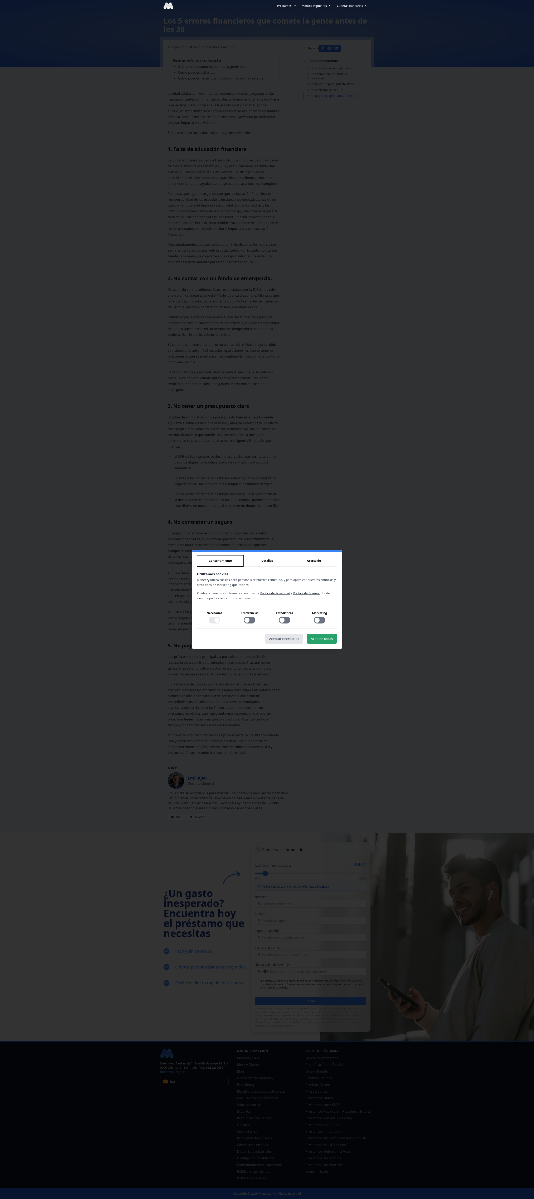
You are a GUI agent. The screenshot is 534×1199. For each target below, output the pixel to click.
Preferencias (249, 613)
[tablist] (267, 561)
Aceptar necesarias (284, 638)
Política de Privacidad (275, 593)
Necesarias (214, 613)
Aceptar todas (322, 638)
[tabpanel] (267, 600)
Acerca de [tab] (314, 561)
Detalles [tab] (267, 561)
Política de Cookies (306, 593)
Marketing (319, 613)
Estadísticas (284, 613)
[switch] (214, 620)
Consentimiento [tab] (220, 561)
